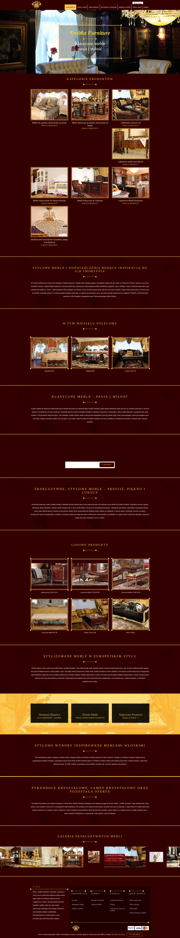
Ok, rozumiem (134, 934)
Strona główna (70, 7)
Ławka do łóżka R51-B (49, 632)
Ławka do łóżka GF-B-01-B (90, 592)
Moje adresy (134, 908)
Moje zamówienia (135, 900)
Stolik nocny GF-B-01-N (49, 592)
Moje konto (138, 3)
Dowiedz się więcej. (118, 934)
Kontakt (74, 900)
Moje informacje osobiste (138, 913)
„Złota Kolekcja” (94, 7)
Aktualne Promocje (116, 900)
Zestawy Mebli (82, 7)
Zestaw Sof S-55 (130, 371)
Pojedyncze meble (125, 7)
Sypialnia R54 (49, 371)
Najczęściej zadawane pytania (117, 909)
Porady (112, 904)
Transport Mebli (96, 904)
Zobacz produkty (49, 125)
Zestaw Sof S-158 (90, 632)
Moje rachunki (134, 904)
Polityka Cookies (77, 908)
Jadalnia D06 (90, 371)
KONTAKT (145, 7)
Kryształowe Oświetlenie (109, 7)
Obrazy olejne (137, 7)
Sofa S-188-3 (130, 632)
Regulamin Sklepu (78, 904)
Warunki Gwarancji (97, 900)
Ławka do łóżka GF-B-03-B (130, 592)
